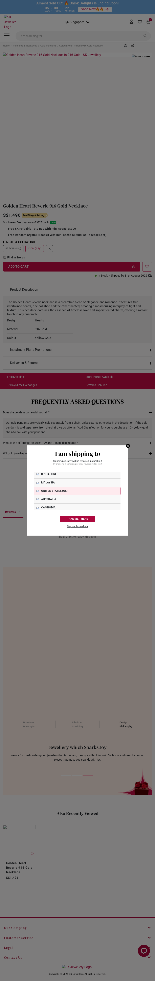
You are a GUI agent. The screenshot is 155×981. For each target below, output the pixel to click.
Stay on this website (77, 526)
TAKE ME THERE (77, 518)
